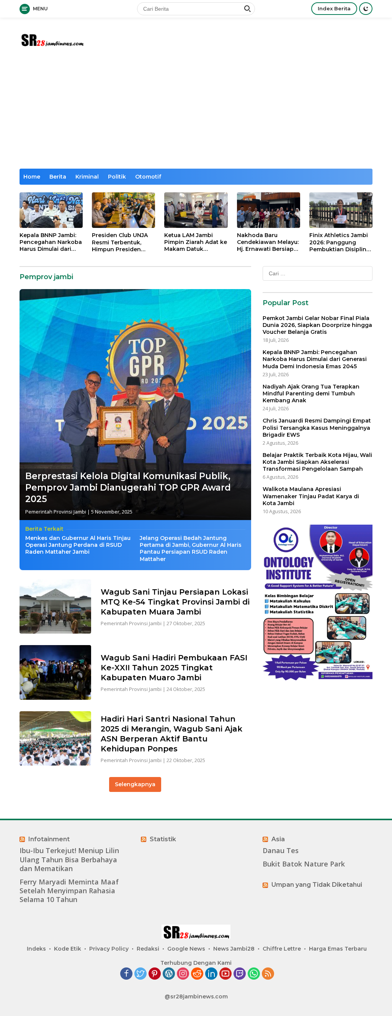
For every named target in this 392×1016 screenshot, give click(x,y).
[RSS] (268, 974)
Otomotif (148, 176)
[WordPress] (169, 974)
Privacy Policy (109, 948)
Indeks (36, 948)
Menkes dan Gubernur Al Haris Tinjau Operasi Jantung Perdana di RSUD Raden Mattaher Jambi (78, 545)
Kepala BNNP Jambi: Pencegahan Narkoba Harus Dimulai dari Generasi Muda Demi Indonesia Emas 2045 (51, 242)
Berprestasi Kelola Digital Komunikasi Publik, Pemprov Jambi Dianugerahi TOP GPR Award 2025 (128, 487)
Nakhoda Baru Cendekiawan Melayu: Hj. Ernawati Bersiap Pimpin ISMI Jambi (268, 242)
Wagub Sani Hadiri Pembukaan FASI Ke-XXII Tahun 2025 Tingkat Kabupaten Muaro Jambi (174, 667)
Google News (186, 948)
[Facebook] (126, 974)
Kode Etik (67, 948)
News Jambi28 (234, 948)
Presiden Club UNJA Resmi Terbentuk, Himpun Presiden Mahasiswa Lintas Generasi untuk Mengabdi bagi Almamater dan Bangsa (120, 242)
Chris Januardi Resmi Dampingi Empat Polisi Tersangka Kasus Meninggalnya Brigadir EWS (317, 427)
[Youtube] (225, 974)
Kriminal (87, 176)
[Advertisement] (196, 111)
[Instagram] (183, 974)
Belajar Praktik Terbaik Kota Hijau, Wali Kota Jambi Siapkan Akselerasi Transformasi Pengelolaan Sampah (317, 462)
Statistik (163, 839)
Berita (57, 176)
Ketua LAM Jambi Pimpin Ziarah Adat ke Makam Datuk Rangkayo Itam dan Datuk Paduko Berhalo (195, 242)
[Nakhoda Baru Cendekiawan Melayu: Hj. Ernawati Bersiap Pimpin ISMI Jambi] (268, 210)
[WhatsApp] (254, 974)
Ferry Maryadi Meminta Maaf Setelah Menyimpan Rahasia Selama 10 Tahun (69, 891)
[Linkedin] (211, 974)
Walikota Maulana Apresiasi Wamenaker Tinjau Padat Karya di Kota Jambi (311, 496)
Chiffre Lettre (282, 948)
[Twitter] (140, 974)
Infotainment (49, 839)
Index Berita (334, 8)
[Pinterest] (155, 974)
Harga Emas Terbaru (338, 948)
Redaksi (148, 948)
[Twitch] (240, 974)
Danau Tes (281, 850)
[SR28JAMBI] (52, 38)
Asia (278, 839)
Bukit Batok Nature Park (304, 864)
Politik (117, 176)
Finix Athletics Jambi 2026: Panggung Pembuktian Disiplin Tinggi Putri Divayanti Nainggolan (340, 242)
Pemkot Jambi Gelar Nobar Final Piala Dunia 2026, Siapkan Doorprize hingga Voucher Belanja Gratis (317, 325)
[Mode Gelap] (365, 8)
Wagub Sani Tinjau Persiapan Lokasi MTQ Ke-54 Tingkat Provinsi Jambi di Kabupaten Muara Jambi (175, 601)
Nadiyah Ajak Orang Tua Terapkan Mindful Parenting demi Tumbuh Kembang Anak (311, 393)
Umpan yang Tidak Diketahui (316, 884)
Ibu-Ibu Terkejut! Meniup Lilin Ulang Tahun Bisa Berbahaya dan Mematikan (69, 859)
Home (31, 176)
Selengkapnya (135, 784)
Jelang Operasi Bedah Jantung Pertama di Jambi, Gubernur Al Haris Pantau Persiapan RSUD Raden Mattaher (191, 548)
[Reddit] (197, 974)
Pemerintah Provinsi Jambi (55, 511)
